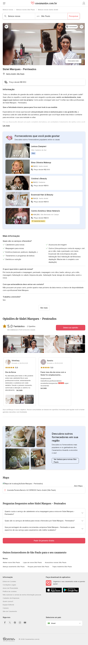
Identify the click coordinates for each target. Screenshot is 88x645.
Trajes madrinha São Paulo (62, 567)
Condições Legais (9, 585)
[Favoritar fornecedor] (81, 27)
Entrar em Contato (9, 581)
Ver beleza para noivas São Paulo (65, 460)
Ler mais (6, 125)
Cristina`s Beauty (39, 178)
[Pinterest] (15, 622)
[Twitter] (10, 622)
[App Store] (54, 592)
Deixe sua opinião (70, 328)
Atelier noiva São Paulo (11, 562)
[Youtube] (25, 622)
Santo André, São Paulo (15, 74)
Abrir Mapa (78, 486)
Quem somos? (8, 601)
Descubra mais (73, 61)
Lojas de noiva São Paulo (32, 562)
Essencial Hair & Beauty (42, 194)
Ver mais (44, 308)
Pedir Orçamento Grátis (44, 541)
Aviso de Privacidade (10, 588)
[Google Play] (71, 592)
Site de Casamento (10, 611)
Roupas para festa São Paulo (38, 567)
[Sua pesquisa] (6, 27)
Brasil (53, 623)
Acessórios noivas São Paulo (55, 562)
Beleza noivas (8, 10)
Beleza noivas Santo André (48, 10)
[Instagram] (20, 622)
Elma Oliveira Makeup (41, 162)
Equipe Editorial (8, 605)
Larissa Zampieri (38, 146)
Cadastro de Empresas (11, 598)
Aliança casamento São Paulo (14, 567)
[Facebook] (5, 622)
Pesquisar (73, 16)
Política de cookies (10, 591)
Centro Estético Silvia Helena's (45, 211)
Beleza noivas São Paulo (25, 10)
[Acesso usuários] (84, 3)
